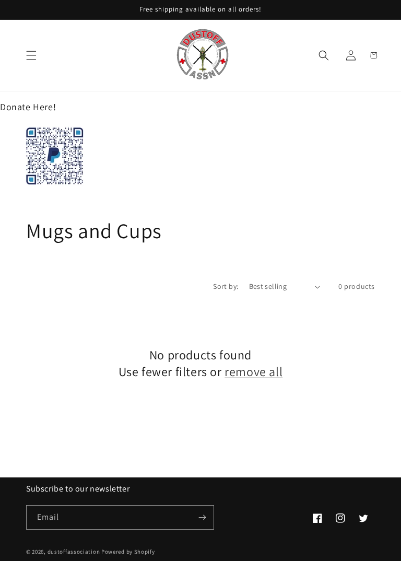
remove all (253, 372)
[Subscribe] (202, 517)
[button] (31, 55)
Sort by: (225, 286)
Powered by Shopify (128, 551)
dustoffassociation (74, 551)
